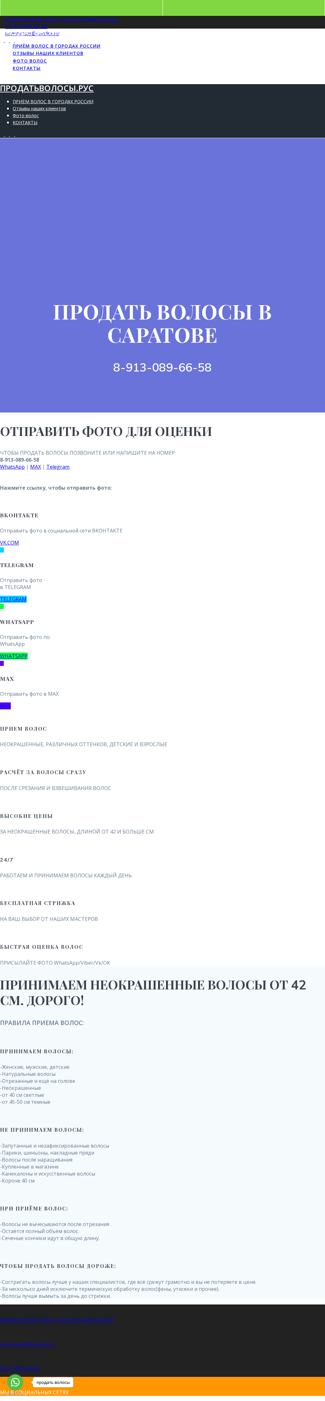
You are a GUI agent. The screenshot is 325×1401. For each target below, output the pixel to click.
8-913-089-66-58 (19, 1368)
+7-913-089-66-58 (26, 26)
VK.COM (9, 542)
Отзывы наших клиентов (48, 53)
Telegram (58, 466)
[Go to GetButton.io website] (15, 1394)
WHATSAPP (14, 656)
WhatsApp (12, 466)
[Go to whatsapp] (15, 1382)
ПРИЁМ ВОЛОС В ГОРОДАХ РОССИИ (57, 46)
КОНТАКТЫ (27, 68)
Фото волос (30, 61)
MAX (35, 466)
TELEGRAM (13, 599)
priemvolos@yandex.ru (27, 1344)
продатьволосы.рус (47, 32)
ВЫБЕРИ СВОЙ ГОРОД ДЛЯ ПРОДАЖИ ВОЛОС (62, 19)
